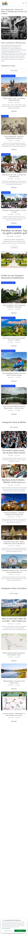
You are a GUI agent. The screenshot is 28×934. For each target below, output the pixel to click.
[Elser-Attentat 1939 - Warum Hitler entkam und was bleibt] (14, 28)
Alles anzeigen (14, 70)
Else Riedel (5, 34)
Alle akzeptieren (20, 930)
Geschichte (6, 28)
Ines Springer (10, 178)
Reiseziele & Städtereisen (8, 76)
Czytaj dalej (14, 247)
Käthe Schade (11, 377)
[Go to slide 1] (22, 37)
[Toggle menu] (25, 3)
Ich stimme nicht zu (8, 930)
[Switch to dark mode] (23, 3)
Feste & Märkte (5, 154)
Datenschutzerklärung (6, 928)
